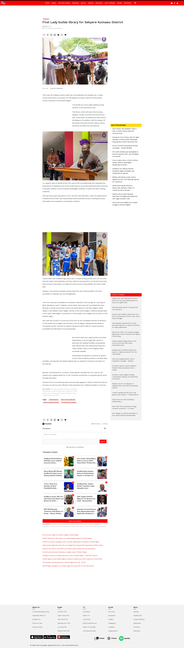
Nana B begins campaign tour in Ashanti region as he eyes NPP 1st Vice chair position (68, 566)
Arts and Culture (64, 3)
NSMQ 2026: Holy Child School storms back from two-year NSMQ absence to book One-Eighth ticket (125, 301)
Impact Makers (139, 619)
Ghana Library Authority (68, 399)
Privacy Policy (37, 627)
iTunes (114, 638)
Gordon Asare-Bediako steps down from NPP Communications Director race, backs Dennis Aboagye (126, 317)
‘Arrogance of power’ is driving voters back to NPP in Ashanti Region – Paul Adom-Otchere (69, 555)
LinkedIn (111, 627)
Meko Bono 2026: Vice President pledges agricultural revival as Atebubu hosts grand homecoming (126, 335)
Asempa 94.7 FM (64, 623)
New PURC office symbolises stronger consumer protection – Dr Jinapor (124, 408)
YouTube (111, 612)
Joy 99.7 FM (62, 612)
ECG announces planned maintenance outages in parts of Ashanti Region (64, 552)
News (54, 3)
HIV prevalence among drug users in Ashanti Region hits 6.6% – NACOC (64, 562)
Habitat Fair (137, 615)
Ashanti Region (53, 399)
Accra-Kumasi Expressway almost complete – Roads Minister (125, 147)
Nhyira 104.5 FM (63, 631)
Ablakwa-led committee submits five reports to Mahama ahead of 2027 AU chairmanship (124, 353)
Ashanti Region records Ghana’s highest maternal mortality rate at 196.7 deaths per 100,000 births (72, 559)
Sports (83, 3)
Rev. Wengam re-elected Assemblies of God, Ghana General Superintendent (125, 415)
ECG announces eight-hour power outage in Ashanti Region (60, 535)
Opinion (90, 3)
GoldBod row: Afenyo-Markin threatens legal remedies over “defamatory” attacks (123, 171)
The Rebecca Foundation (68, 402)
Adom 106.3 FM (63, 615)
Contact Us (36, 619)
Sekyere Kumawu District (51, 402)
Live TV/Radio (110, 3)
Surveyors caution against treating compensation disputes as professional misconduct (125, 378)
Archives (136, 627)
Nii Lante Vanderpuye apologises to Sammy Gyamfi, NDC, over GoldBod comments (125, 154)
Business (75, 3)
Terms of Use (37, 623)
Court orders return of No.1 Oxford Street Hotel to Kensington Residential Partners (125, 162)
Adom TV (86, 615)
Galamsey (137, 623)
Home (47, 3)
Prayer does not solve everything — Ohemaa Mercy (123, 401)
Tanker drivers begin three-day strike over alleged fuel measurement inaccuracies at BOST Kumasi (72, 545)
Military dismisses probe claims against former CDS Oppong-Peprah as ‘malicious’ (125, 179)
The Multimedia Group (40, 612)
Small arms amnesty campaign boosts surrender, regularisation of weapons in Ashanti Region (70, 542)
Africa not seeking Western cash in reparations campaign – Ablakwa (123, 361)
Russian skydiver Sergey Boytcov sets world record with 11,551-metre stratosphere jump (124, 344)
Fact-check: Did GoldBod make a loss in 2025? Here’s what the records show (124, 131)
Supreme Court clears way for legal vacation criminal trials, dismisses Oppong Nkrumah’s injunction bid (125, 139)
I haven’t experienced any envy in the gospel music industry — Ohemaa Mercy (125, 394)
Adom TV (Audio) (89, 627)
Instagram (112, 623)
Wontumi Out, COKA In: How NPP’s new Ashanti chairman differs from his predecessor (68, 548)
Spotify (127, 638)
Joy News (86, 612)
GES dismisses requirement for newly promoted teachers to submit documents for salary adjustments (125, 326)
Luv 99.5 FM (62, 627)
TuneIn (101, 638)
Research (99, 3)
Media (119, 3)
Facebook (111, 615)
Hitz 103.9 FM (63, 619)
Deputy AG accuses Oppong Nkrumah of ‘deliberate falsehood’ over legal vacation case (125, 196)
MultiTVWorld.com (90, 623)
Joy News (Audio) (89, 631)
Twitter (110, 619)
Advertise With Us (38, 615)
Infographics (112, 631)
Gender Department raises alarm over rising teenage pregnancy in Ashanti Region (67, 538)
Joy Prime (86, 619)
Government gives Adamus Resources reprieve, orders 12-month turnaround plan (123, 188)
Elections (127, 3)
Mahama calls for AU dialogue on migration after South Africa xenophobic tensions (125, 387)
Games (136, 612)
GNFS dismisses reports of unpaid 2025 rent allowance (125, 309)
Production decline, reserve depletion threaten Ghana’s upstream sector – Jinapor (124, 369)
